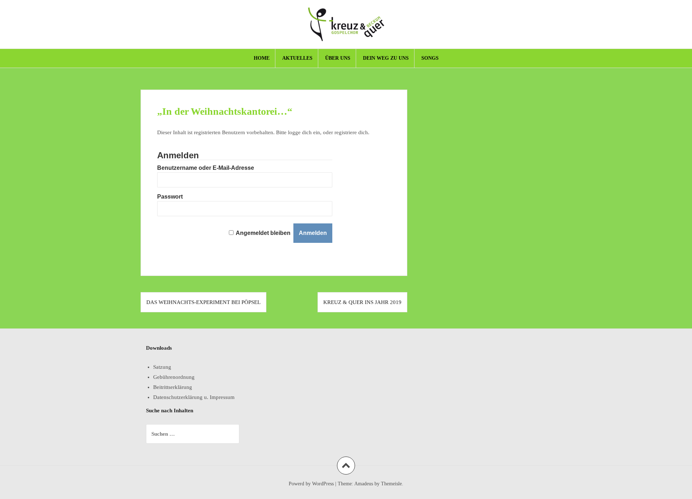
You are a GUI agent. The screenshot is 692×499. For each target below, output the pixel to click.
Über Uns (337, 58)
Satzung (162, 367)
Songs (430, 58)
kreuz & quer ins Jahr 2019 (362, 302)
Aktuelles (297, 58)
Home (262, 58)
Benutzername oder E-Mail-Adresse (205, 168)
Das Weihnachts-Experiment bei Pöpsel (203, 302)
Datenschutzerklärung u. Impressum (194, 397)
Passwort (170, 197)
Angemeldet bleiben (263, 233)
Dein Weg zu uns (386, 58)
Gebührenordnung (174, 377)
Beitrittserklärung (172, 387)
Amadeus (363, 483)
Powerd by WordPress (311, 483)
